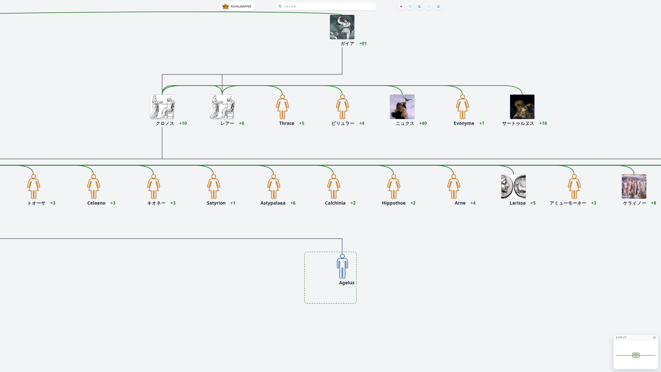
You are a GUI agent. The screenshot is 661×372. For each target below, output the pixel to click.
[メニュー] (429, 6)
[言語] (401, 6)
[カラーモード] (419, 6)
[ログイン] (438, 6)
